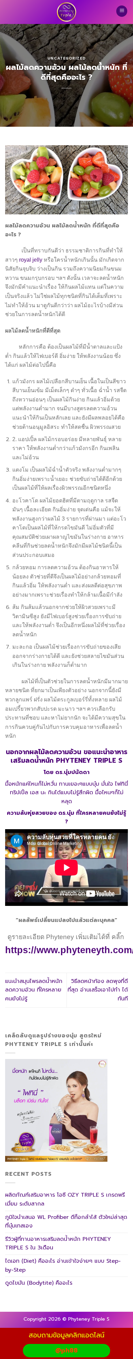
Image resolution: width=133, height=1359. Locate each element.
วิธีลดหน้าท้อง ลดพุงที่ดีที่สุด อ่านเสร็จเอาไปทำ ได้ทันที (98, 990)
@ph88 (66, 1350)
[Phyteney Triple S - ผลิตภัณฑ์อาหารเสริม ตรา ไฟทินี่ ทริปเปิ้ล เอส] (66, 12)
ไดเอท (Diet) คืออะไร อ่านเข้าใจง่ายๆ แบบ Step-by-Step (63, 1265)
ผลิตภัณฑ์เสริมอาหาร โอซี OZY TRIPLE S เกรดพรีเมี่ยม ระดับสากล (65, 1199)
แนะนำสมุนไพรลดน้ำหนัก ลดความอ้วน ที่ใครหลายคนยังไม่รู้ (33, 990)
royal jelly (30, 260)
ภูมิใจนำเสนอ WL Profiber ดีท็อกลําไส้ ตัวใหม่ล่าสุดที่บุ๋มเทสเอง (66, 1221)
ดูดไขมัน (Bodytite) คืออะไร (38, 1283)
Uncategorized (66, 58)
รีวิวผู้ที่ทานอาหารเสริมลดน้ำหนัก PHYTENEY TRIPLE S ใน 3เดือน (58, 1243)
